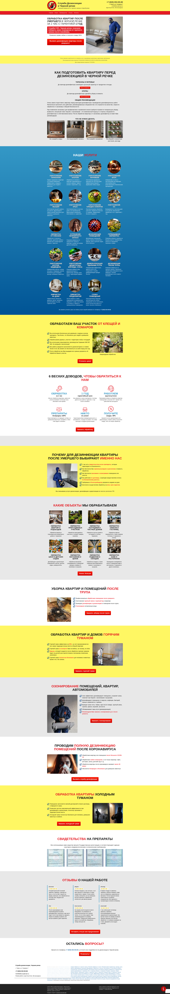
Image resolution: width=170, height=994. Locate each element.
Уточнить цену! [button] (85, 361)
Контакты (76, 12)
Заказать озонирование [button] (101, 721)
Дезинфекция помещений (95, 235)
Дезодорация (90, 968)
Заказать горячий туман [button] (85, 671)
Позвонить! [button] (85, 954)
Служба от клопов (93, 974)
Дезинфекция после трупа (114, 264)
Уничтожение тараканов (56, 176)
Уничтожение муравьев (95, 176)
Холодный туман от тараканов (110, 972)
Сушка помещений (94, 295)
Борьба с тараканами (79, 972)
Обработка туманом (90, 977)
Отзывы (71, 12)
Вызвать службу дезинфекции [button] (85, 779)
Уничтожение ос (114, 206)
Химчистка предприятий (75, 295)
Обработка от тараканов (114, 969)
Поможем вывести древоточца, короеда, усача (112, 966)
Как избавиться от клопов (87, 973)
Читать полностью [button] (85, 87)
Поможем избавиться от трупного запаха (79, 966)
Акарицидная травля (67, 978)
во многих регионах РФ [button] (106, 491)
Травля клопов (100, 974)
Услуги (56, 12)
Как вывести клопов (77, 973)
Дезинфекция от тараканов (81, 970)
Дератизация (98, 977)
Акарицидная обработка (57, 978)
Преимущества (63, 12)
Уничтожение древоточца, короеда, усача (75, 265)
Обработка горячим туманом (74, 976)
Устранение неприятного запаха (75, 236)
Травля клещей (75, 978)
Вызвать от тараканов (100, 970)
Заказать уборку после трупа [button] (98, 613)
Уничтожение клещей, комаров (95, 206)
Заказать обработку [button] (85, 429)
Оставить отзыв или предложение (85, 932)
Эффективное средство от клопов (101, 973)
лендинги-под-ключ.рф (61, 992)
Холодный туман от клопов (71, 974)
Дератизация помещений (107, 977)
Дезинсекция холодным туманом (104, 976)
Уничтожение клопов (75, 176)
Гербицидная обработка (114, 235)
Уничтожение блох (114, 176)
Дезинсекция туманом (81, 977)
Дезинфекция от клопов (114, 973)
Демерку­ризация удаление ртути (94, 264)
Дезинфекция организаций (91, 978)
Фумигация (81, 978)
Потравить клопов (108, 974)
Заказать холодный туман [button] (68, 824)
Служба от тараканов (89, 972)
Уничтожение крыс (75, 206)
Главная (51, 12)
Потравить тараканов (110, 970)
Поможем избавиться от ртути (94, 966)
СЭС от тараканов (91, 970)
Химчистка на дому (56, 295)
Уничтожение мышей (56, 206)
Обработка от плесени (56, 235)
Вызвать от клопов (117, 974)
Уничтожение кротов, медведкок (56, 265)
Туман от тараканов (98, 972)
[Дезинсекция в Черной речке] (52, 5)
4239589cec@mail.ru (117, 6)
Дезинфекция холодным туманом (88, 976)
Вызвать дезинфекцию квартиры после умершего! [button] (66, 42)
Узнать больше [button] (85, 573)
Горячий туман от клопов (83, 974)
